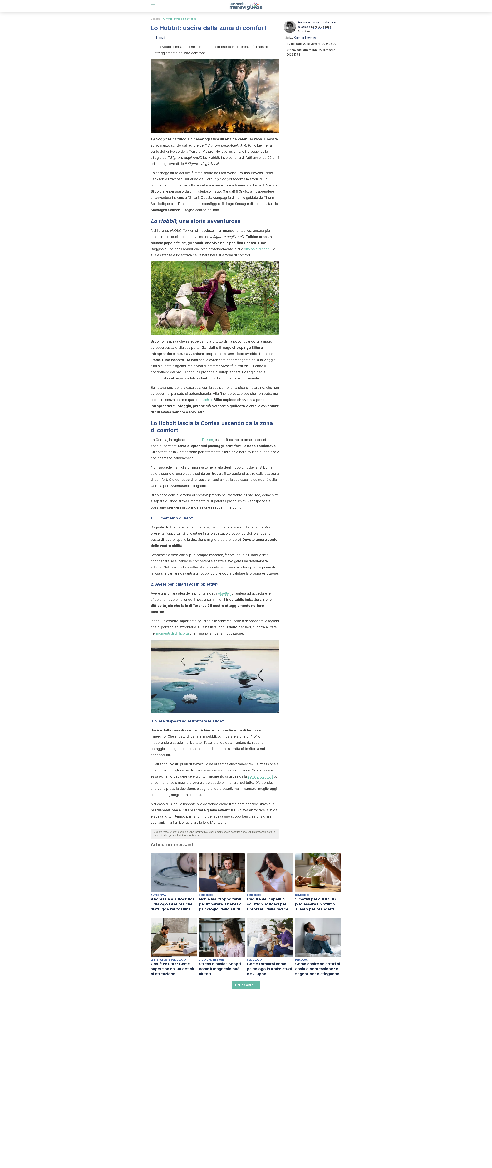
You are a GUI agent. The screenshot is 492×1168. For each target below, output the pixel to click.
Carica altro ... (246, 985)
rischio (206, 400)
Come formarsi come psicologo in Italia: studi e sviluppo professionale (269, 969)
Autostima (158, 895)
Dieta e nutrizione (211, 959)
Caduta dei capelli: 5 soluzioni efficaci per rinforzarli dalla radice (267, 904)
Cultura (155, 18)
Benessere (206, 895)
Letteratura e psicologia (168, 959)
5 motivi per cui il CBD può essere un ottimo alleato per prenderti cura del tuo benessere (316, 904)
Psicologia (254, 959)
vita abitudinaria (256, 249)
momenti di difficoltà (172, 633)
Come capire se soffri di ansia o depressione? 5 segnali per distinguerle (317, 969)
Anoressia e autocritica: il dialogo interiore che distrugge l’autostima (173, 904)
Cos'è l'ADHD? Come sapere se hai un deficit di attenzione (172, 969)
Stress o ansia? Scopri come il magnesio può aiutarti (220, 969)
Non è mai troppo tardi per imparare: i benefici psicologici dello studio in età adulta (221, 904)
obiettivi (224, 593)
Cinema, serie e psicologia (179, 18)
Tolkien (207, 440)
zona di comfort (260, 776)
